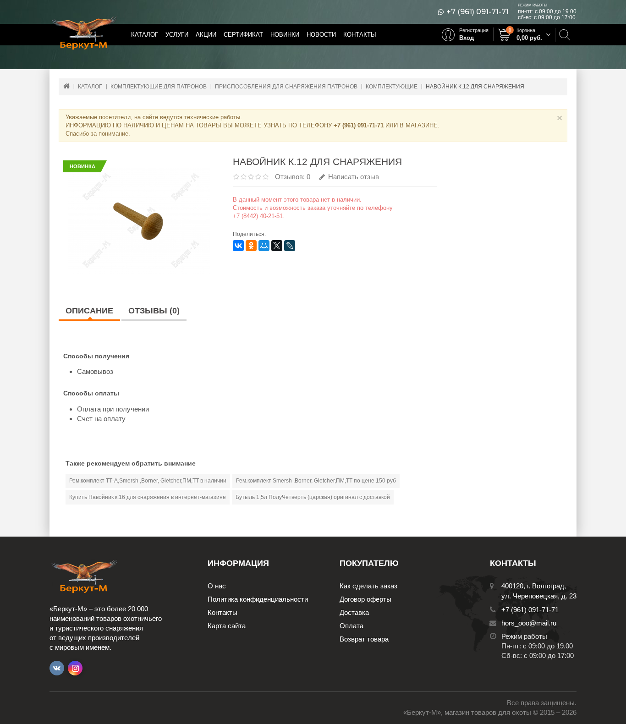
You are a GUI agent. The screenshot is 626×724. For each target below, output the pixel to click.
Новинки (284, 34)
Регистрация (474, 30)
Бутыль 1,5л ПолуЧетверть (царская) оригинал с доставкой (313, 497)
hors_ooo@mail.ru (528, 623)
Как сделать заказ (368, 586)
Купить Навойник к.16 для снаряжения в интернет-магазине (147, 497)
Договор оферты (365, 599)
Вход (466, 37)
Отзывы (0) (154, 310)
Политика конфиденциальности (258, 599)
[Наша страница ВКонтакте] (56, 668)
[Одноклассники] (251, 245)
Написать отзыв (352, 177)
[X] (276, 245)
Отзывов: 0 (292, 177)
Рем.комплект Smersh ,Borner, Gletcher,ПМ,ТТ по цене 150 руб (316, 480)
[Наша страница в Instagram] (75, 668)
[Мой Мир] (263, 245)
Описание (89, 310)
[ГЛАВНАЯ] (66, 85)
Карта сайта (227, 626)
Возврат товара (364, 639)
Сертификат (243, 34)
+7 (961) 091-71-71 (477, 12)
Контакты (359, 34)
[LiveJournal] (289, 245)
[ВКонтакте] (238, 245)
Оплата (351, 626)
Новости (321, 34)
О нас (217, 586)
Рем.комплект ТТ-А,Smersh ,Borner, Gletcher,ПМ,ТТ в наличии (147, 480)
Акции (206, 34)
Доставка (354, 612)
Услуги (176, 34)
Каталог (144, 34)
